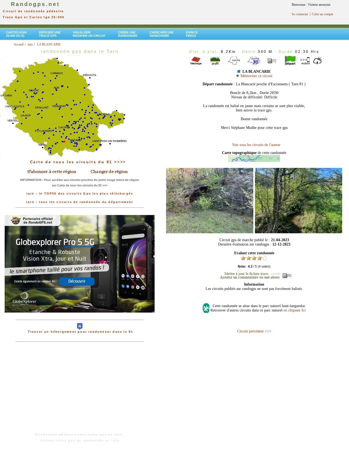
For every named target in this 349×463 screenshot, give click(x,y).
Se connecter (300, 14)
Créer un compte (322, 14)
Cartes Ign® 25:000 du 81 (16, 34)
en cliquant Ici (295, 310)
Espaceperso (192, 34)
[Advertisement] (79, 390)
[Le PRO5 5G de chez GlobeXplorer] (80, 317)
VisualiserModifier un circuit (89, 34)
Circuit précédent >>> (254, 331)
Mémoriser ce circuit (255, 76)
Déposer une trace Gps (50, 34)
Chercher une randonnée (162, 34)
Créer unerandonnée (127, 34)
